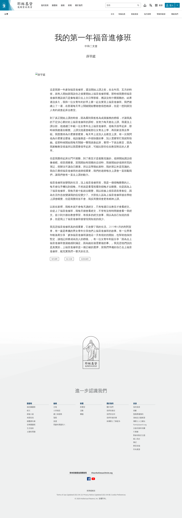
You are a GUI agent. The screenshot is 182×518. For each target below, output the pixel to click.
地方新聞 (54, 259)
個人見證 (69, 259)
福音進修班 (85, 259)
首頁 (112, 14)
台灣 (6, 14)
